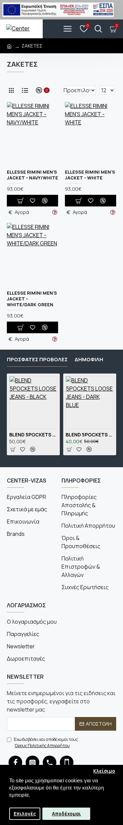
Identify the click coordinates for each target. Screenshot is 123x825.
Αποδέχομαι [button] (66, 814)
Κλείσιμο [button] (104, 771)
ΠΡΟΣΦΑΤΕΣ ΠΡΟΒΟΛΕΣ (37, 359)
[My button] (98, 28)
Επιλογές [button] (25, 814)
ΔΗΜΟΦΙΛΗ (88, 359)
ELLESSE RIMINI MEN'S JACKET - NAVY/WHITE (32, 175)
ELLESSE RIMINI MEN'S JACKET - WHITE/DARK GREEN (32, 299)
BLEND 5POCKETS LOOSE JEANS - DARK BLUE (90, 435)
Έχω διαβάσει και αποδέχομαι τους (46, 742)
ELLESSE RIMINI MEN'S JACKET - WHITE (90, 175)
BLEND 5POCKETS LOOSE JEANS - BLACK (33, 435)
